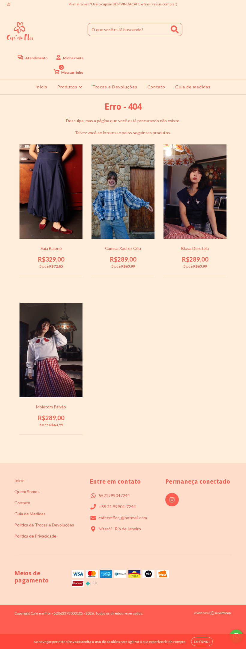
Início (41, 86)
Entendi (202, 641)
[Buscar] (175, 29)
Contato (156, 86)
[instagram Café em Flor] (8, 4)
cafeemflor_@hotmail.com (123, 517)
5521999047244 (114, 495)
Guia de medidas (193, 86)
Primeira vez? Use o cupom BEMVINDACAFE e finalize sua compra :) (123, 4)
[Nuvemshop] (213, 614)
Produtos (68, 86)
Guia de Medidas (30, 513)
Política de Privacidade (35, 535)
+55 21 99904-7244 (117, 506)
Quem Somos (27, 491)
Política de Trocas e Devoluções (44, 524)
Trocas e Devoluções (114, 86)
